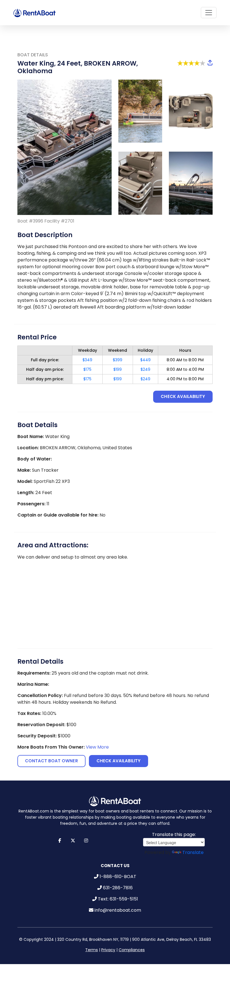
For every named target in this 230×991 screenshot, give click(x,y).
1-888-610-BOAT (118, 876)
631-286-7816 (118, 888)
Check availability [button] (183, 396)
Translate (193, 852)
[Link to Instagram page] (86, 841)
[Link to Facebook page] (60, 841)
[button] (210, 63)
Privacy (108, 950)
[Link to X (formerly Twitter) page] (73, 841)
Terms (91, 950)
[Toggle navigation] (209, 12)
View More (97, 747)
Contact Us (115, 866)
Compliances (132, 950)
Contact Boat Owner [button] (51, 761)
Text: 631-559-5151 (118, 899)
